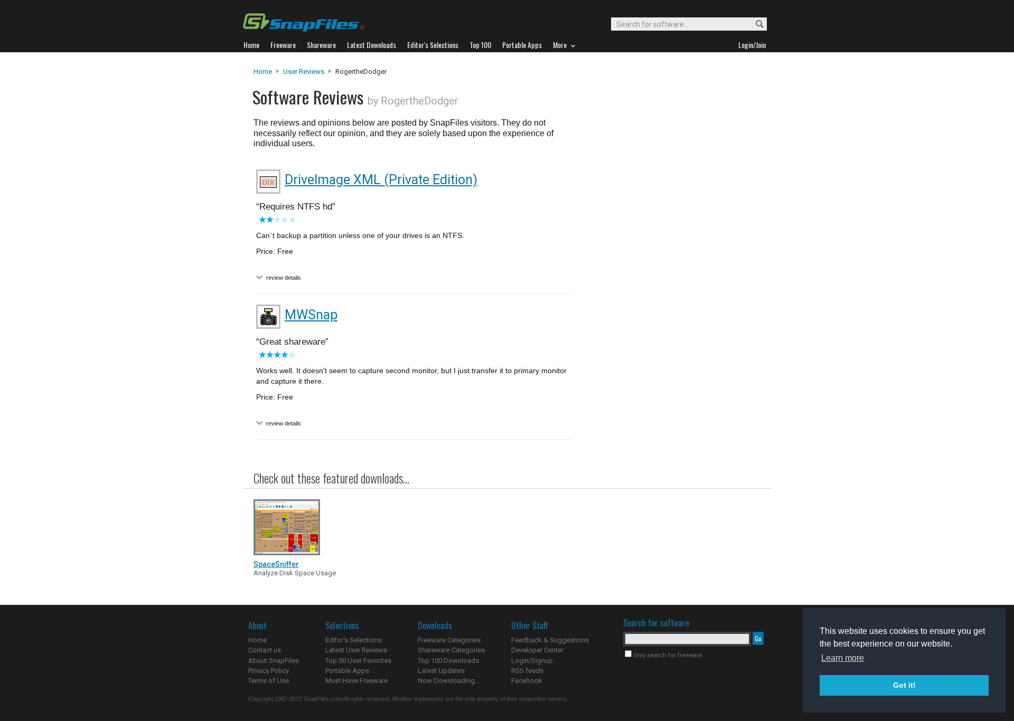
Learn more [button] (842, 657)
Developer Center (537, 650)
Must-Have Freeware (356, 681)
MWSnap (311, 314)
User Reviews (303, 71)
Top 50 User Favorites (358, 661)
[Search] (755, 24)
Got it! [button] (904, 685)
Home (262, 71)
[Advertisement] (671, 281)
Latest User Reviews (356, 650)
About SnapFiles (273, 661)
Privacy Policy (268, 671)
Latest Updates (441, 671)
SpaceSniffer (276, 564)
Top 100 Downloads (448, 661)
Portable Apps (347, 671)
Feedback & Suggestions (550, 640)
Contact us (264, 650)
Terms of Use (268, 681)
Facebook (526, 681)
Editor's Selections (353, 640)
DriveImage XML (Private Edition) (381, 179)
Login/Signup (532, 661)
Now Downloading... (449, 681)
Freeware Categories (449, 640)
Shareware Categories (451, 650)
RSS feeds (527, 671)
